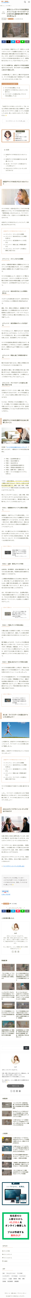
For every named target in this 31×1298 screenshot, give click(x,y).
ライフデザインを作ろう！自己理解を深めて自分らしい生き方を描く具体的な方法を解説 (19, 700)
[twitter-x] (13, 952)
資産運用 (17, 1281)
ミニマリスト (22, 1276)
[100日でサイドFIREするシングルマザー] (5, 2)
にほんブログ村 (6, 894)
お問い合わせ (13, 1293)
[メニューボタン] (29, 2)
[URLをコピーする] (27, 41)
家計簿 (15, 1278)
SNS (3, 1273)
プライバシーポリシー (21, 1293)
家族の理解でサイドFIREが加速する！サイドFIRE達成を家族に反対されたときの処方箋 (19, 552)
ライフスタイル (8, 1258)
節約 (23, 1278)
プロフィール (15, 1086)
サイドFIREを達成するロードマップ (17, 447)
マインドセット (8, 1254)
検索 (26, 1048)
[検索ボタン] (25, 2)
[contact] (20, 1091)
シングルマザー (6, 1276)
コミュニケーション (10, 1273)
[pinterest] (17, 1091)
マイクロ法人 (15, 1276)
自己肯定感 (10, 1281)
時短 (20, 1278)
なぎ (15, 933)
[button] (4, 41)
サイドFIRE (11, 18)
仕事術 (5, 1261)
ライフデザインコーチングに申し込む (13, 866)
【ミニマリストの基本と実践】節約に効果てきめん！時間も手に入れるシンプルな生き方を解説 (19, 614)
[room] (15, 952)
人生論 (10, 1278)
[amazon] (18, 952)
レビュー (5, 1278)
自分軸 (4, 1281)
